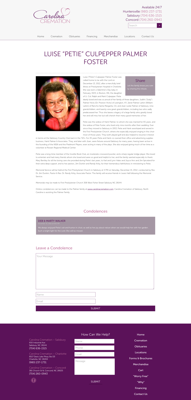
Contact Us (140, 394)
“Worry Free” (140, 376)
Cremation (140, 340)
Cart (140, 370)
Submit (95, 381)
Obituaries (141, 346)
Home (140, 334)
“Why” (140, 382)
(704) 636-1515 (151, 16)
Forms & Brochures (140, 358)
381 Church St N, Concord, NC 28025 (46, 370)
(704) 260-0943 (150, 20)
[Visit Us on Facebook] (33, 380)
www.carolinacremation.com (100, 189)
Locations (141, 352)
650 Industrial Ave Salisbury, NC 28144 (38, 343)
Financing (141, 388)
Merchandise (140, 364)
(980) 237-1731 (151, 11)
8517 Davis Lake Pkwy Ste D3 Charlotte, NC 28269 (42, 357)
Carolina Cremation (51, 17)
